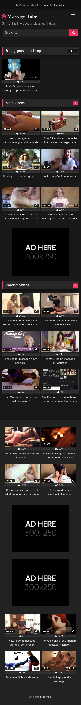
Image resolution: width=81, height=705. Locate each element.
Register (59, 4)
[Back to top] (69, 693)
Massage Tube (21, 16)
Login (46, 4)
